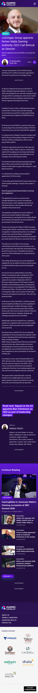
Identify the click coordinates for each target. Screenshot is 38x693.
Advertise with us (9, 620)
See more (7, 576)
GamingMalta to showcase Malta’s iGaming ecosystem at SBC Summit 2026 (19, 505)
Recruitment (7, 497)
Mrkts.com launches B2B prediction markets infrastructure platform (25, 563)
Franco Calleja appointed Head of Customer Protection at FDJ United (25, 535)
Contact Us (6, 622)
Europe (6, 33)
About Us (5, 615)
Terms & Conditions (9, 617)
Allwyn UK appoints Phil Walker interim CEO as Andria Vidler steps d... (25, 520)
